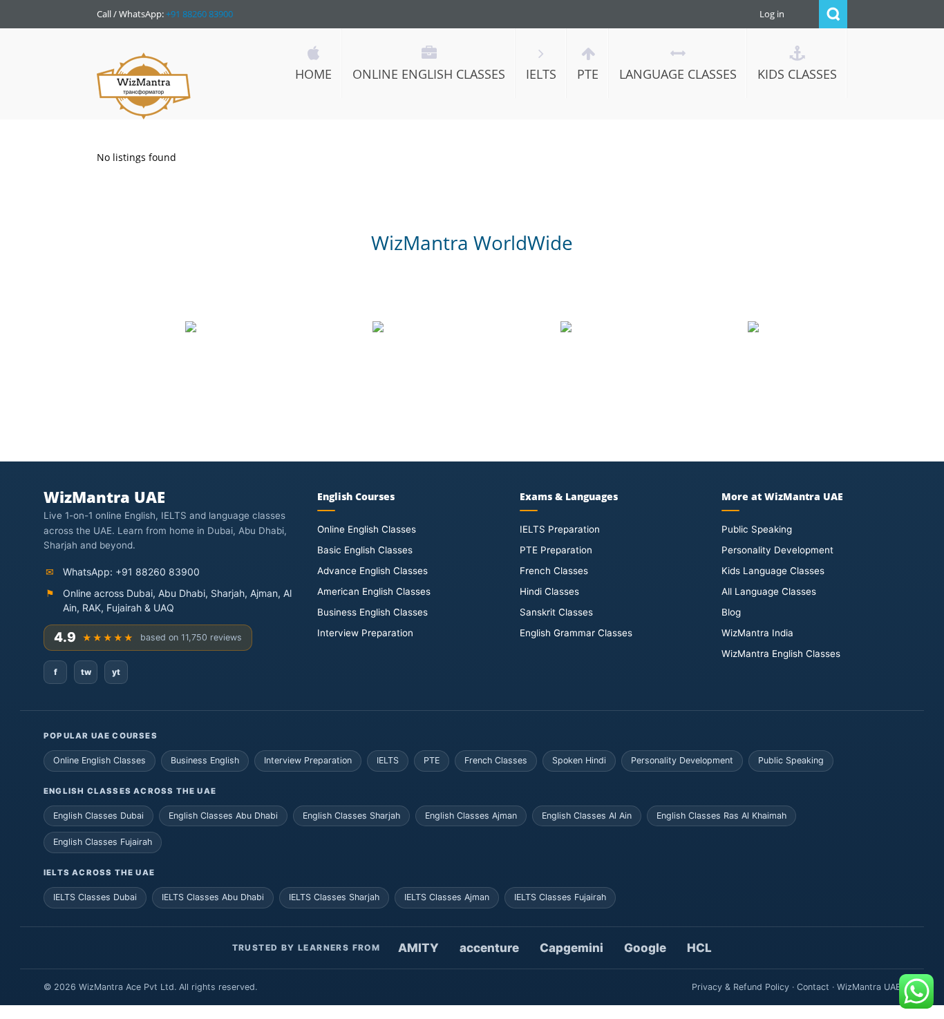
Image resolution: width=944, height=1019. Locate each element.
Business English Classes (372, 612)
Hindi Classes (549, 591)
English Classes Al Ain (587, 815)
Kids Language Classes (772, 570)
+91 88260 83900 (199, 14)
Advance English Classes (372, 570)
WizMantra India (757, 632)
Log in (771, 14)
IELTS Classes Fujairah (560, 897)
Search (833, 14)
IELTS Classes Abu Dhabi (213, 897)
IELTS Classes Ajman (446, 897)
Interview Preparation (365, 632)
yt (116, 672)
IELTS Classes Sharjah (334, 897)
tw (86, 672)
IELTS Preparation (560, 529)
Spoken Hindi (579, 760)
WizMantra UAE (868, 987)
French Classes (554, 570)
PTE (432, 760)
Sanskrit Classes (556, 612)
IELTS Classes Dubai (95, 897)
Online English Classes (366, 529)
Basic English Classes (365, 549)
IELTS (388, 760)
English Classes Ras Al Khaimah (721, 815)
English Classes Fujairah (102, 842)
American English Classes (374, 591)
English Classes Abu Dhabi (223, 815)
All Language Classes (768, 591)
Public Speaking (756, 529)
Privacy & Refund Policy (740, 987)
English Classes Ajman (471, 815)
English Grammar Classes (576, 632)
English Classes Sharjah (351, 815)
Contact (813, 987)
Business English (205, 760)
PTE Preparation (556, 549)
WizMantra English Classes (780, 653)
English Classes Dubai (98, 815)
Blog (731, 612)
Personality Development (777, 549)
